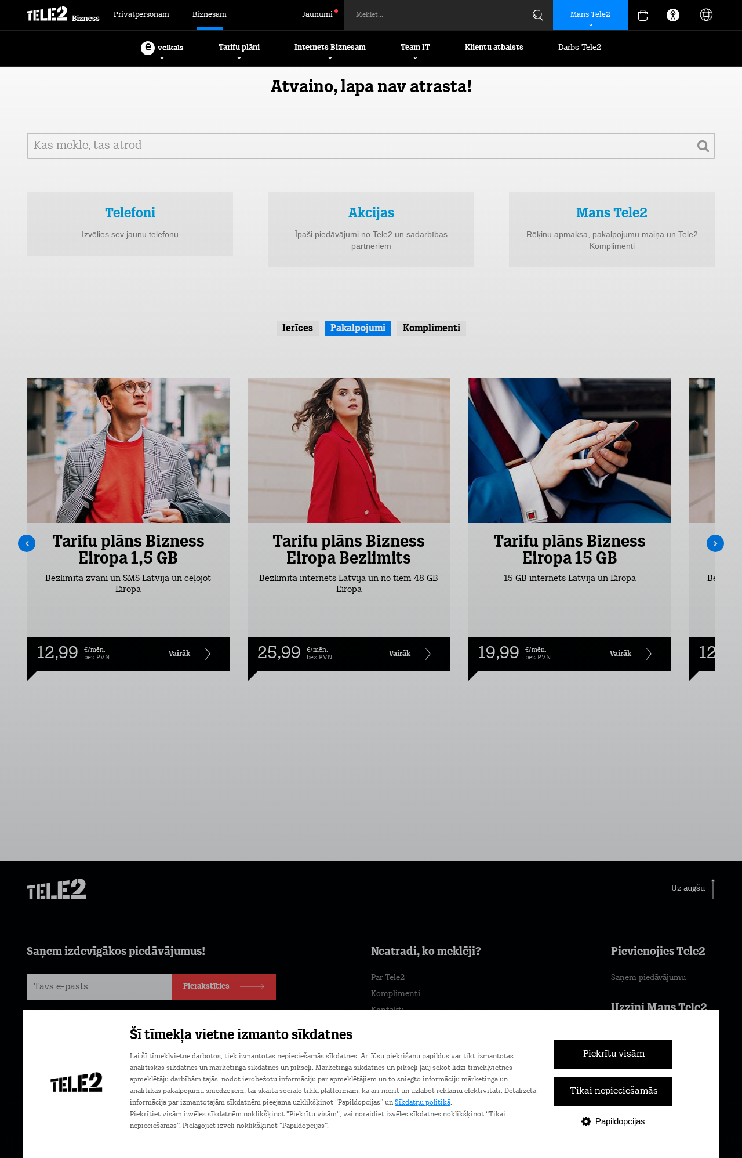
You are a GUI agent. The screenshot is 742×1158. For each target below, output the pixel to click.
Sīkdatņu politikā (422, 1102)
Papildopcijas (620, 1121)
